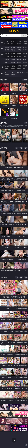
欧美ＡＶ (19, 47)
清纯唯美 (13, 62)
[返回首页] (26, 444)
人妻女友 (19, 66)
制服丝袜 (7, 56)
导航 (2, 73)
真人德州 (13, 41)
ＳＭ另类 (25, 50)
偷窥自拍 (7, 59)
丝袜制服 (13, 50)
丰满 (17, 277)
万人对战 (19, 41)
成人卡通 (19, 53)
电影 (2, 55)
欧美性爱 (25, 53)
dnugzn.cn (14, 31)
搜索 (24, 35)
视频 (2, 48)
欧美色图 (19, 59)
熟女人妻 (7, 50)
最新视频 (3, 148)
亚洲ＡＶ (7, 47)
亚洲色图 (13, 59)
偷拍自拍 (13, 53)
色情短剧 (13, 75)
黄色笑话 (19, 68)
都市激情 (7, 66)
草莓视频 (19, 72)
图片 (2, 61)
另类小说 (13, 68)
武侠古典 (25, 66)
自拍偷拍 (13, 47)
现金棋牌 (19, 43)
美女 (17, 148)
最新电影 (3, 277)
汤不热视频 (25, 72)
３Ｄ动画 (25, 47)
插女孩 (7, 72)
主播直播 (19, 50)
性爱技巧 (25, 68)
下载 (26, 123)
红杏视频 (7, 75)
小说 (2, 67)
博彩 (2, 42)
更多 (26, 148)
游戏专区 (25, 41)
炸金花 (13, 43)
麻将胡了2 (6, 43)
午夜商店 (13, 72)
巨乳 (21, 148)
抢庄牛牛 (25, 43)
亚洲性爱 (7, 53)
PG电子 (7, 41)
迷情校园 (7, 68)
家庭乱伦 (13, 66)
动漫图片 (25, 59)
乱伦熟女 (19, 56)
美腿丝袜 (7, 62)
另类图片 (25, 62)
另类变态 (25, 56)
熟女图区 (19, 62)
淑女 (21, 277)
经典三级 (13, 56)
